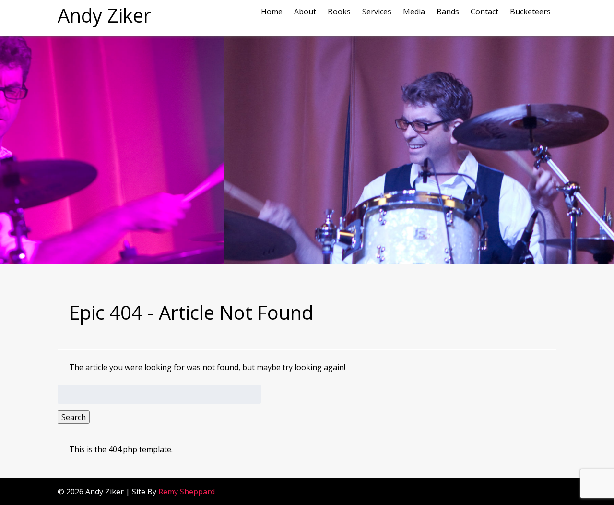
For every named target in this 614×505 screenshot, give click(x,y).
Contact (484, 11)
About (305, 11)
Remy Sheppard (186, 491)
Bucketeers (530, 11)
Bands (448, 11)
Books (339, 11)
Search (73, 417)
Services (376, 11)
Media (414, 11)
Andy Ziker (104, 15)
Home (272, 11)
